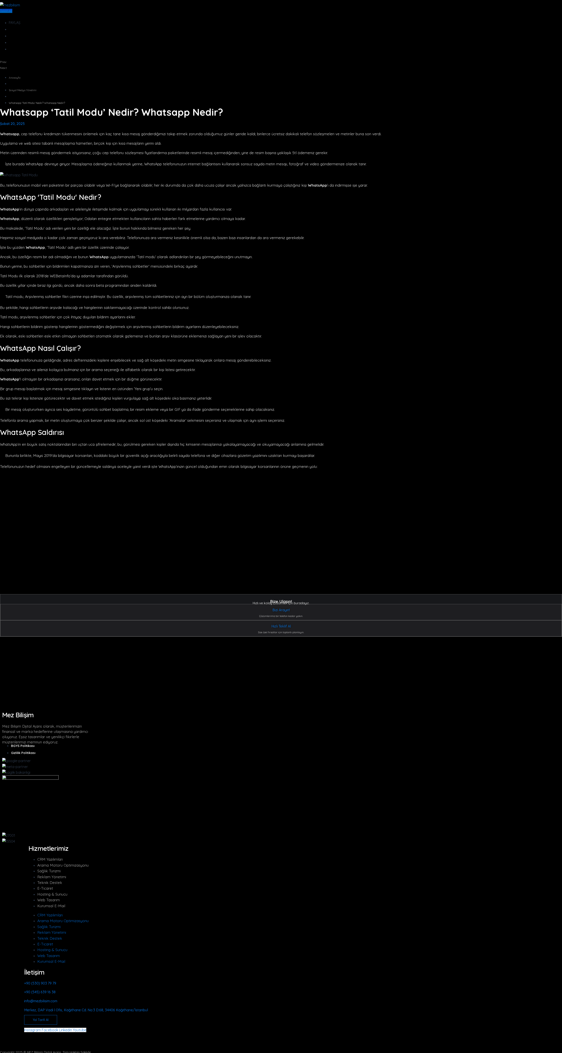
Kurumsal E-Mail (51, 905)
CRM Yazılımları (50, 859)
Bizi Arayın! (281, 610)
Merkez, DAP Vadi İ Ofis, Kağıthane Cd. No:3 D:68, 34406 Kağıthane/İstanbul (86, 1010)
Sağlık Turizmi (49, 871)
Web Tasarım (48, 900)
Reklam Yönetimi (51, 876)
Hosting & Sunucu (52, 894)
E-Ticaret (45, 888)
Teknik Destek (49, 882)
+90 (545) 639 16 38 (40, 992)
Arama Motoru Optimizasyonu (63, 865)
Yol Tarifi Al (41, 1020)
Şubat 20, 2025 (12, 123)
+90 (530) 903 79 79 (40, 983)
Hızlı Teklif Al (281, 626)
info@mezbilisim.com (40, 1001)
